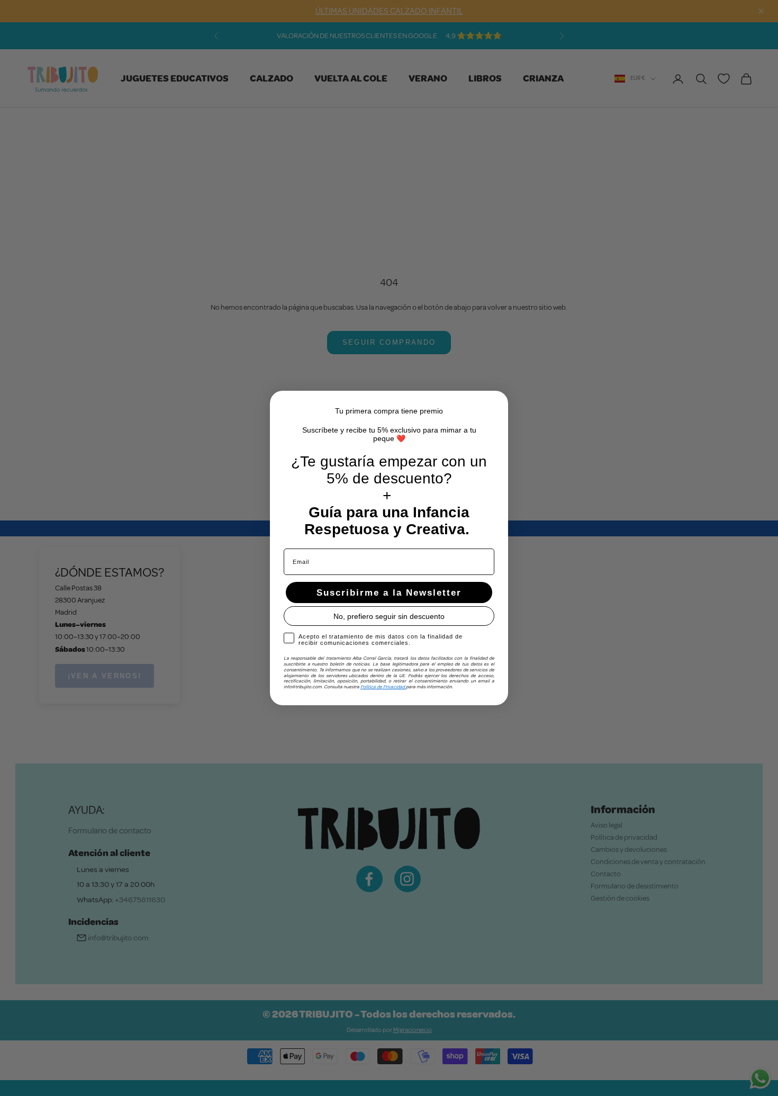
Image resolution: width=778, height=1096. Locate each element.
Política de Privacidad (383, 687)
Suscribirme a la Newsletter (389, 593)
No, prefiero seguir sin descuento (389, 616)
